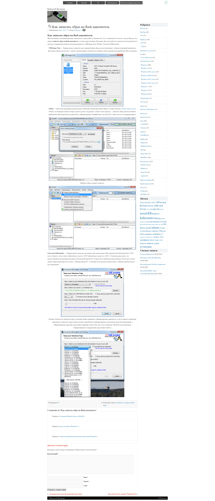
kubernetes (147, 218)
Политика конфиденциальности (131, 3)
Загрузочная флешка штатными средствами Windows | (78, 436)
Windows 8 (145, 90)
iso (123, 402)
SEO (142, 150)
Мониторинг (145, 98)
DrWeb (143, 168)
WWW (142, 139)
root (144, 224)
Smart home (144, 117)
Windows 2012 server (148, 79)
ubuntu (155, 227)
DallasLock (144, 165)
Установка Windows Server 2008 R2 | (72, 416)
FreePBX (144, 135)
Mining (158, 218)
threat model (145, 227)
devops (143, 208)
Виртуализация (145, 180)
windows (148, 234)
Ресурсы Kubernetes (147, 254)
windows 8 (143, 237)
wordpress (144, 239)
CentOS (143, 124)
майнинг (143, 243)
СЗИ (160, 240)
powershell (162, 221)
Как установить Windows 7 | (69, 426)
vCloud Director (145, 231)
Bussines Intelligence (148, 109)
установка (146, 246)
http (158, 209)
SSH (164, 224)
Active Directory (146, 57)
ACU (154, 202)
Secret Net (144, 172)
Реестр (143, 102)
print (142, 43)
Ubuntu (143, 128)
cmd (161, 205)
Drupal (143, 142)
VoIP (141, 132)
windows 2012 (158, 237)
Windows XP (145, 94)
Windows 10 (145, 68)
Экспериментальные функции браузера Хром (65, 494)
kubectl (156, 213)
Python (142, 113)
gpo (154, 208)
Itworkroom (77, 30)
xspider (143, 176)
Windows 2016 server (148, 83)
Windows (144, 65)
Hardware (143, 39)
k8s (142, 35)
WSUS (152, 240)
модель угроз (153, 243)
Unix (142, 121)
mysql (155, 221)
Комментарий (52, 454)
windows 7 (158, 234)
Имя (86, 477)
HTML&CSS (145, 146)
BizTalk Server (146, 61)
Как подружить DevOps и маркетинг (153, 264)
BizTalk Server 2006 (149, 205)
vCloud (162, 228)
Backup (142, 28)
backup (163, 202)
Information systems (147, 50)
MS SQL (143, 194)
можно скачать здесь (128, 109)
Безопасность (112, 3)
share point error (156, 224)
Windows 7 (145, 86)
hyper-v (162, 209)
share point (148, 224)
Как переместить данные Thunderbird (122, 494)
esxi (151, 209)
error (147, 209)
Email (86, 481)
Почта (142, 187)
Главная (70, 3)
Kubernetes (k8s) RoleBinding (150, 258)
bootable (119, 402)
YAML (156, 240)
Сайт (85, 485)
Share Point (144, 153)
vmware (155, 230)
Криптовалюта (145, 184)
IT (98, 3)
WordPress (144, 157)
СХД (142, 46)
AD (158, 202)
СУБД (142, 191)
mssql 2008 (148, 222)
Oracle (142, 106)
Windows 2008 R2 (147, 75)
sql (162, 224)
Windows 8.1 (149, 237)
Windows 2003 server (148, 72)
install (143, 213)
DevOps (84, 3)
